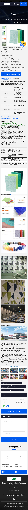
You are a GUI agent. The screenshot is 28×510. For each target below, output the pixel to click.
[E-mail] (8, 406)
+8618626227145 (22, 1)
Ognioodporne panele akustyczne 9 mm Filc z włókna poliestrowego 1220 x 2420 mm (7, 465)
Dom (2, 19)
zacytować (23, 3)
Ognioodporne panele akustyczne (19, 19)
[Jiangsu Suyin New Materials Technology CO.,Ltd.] (7, 4)
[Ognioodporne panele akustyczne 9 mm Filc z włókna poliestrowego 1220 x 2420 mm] (7, 457)
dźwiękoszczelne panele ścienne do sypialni (12, 390)
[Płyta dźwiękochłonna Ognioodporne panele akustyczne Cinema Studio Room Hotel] (17, 35)
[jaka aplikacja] (4, 406)
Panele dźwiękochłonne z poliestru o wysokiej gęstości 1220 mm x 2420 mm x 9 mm (20, 465)
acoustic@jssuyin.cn (7, 1)
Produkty (7, 19)
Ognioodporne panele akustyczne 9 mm (11, 383)
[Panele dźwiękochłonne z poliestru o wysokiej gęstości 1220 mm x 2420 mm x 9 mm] (20, 457)
